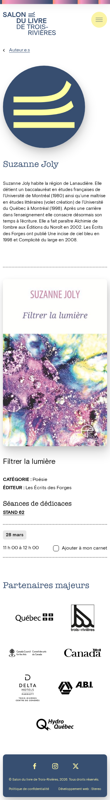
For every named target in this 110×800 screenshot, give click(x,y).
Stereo (96, 789)
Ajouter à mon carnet (84, 548)
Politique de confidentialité (29, 789)
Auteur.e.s (19, 50)
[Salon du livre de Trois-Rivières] (29, 23)
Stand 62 (13, 512)
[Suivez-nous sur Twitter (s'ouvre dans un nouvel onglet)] (76, 766)
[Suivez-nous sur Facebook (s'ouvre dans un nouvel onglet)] (34, 766)
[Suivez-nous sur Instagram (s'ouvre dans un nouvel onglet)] (55, 766)
